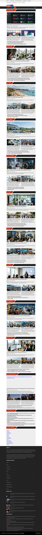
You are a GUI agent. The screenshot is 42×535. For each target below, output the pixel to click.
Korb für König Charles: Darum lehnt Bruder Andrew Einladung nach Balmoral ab (19, 405)
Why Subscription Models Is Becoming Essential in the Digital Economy (18, 315)
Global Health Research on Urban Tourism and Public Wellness (28, 219)
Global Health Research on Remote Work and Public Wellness (17, 224)
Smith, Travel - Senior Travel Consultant (12, 530)
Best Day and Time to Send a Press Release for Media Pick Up (14, 37)
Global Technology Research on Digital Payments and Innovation (28, 328)
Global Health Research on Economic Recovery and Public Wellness (14, 219)
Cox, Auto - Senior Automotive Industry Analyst (14, 153)
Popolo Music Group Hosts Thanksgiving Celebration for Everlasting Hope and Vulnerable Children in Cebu (19, 416)
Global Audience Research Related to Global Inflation (15, 188)
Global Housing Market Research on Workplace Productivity (16, 352)
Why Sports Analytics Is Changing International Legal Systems (17, 261)
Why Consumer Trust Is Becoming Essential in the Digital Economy (17, 332)
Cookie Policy (22, 533)
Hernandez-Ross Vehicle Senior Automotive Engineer (15, 425)
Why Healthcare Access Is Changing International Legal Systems (28, 255)
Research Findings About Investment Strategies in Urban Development (18, 369)
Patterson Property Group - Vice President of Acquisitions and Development (19, 371)
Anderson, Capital (10, 298)
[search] (35, 7)
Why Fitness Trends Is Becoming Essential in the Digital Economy (14, 328)
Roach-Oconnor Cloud (10, 335)
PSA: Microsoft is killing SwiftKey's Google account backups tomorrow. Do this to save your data (20, 421)
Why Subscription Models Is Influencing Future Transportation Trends (28, 146)
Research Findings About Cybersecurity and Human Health (16, 223)
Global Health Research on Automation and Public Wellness (16, 206)
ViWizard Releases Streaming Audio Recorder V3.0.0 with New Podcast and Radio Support (21, 24)
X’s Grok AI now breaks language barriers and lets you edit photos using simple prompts (20, 528)
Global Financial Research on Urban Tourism (14, 296)
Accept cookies (38, 533)
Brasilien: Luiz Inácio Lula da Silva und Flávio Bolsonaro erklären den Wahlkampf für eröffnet (14, 401)
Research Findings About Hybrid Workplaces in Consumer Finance (17, 297)
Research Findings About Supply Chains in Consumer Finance (28, 291)
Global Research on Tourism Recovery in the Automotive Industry (17, 150)
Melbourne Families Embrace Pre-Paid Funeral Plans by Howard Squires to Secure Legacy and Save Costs (20, 419)
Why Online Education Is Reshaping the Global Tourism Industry (17, 115)
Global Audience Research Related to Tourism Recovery (28, 182)
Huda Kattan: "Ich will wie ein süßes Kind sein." (14, 406)
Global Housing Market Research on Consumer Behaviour (16, 370)
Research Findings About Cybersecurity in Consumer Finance (17, 279)
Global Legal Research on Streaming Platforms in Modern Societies (14, 255)
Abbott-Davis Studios (10, 189)
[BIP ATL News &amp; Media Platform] (10, 5)
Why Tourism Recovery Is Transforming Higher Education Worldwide (14, 73)
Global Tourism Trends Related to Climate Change (15, 97)
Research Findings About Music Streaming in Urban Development (28, 364)
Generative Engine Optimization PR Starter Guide (15, 42)
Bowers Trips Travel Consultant (12, 417)
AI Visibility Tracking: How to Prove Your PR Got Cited (15, 41)
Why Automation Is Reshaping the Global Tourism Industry (14, 109)
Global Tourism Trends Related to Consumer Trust (15, 114)
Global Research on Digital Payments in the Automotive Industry (14, 146)
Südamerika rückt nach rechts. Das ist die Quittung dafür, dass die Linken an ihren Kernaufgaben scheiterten (21, 388)
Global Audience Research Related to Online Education (14, 182)
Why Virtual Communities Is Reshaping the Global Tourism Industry (28, 109)
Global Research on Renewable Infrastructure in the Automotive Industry (19, 133)
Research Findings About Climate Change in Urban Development (14, 364)
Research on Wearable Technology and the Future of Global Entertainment (19, 170)
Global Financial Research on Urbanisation (14, 291)
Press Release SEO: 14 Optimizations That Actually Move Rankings (28, 37)
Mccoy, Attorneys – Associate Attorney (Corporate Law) (15, 262)
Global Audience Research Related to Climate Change (15, 187)
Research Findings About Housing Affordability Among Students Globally (18, 79)
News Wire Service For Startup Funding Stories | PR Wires (16, 422)
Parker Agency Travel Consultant (12, 116)
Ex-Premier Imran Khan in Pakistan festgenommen (28, 401)
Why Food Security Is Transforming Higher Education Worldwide (28, 73)
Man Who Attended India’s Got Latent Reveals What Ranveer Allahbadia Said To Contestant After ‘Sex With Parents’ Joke (23, 510)
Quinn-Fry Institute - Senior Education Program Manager (16, 80)
